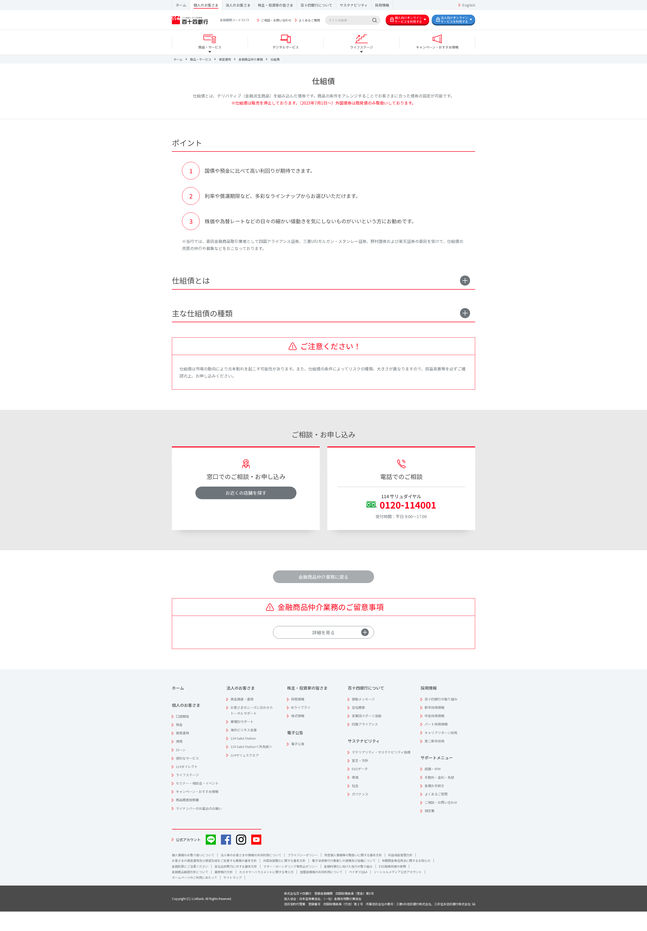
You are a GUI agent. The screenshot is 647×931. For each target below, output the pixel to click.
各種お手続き (434, 785)
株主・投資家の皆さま (275, 5)
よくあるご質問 (309, 20)
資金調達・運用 (241, 699)
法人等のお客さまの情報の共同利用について (251, 855)
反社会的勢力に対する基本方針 (236, 866)
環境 (355, 777)
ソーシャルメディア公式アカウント (398, 872)
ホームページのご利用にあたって (194, 877)
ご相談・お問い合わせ (276, 20)
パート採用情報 (436, 724)
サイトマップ (232, 877)
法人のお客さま (238, 5)
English (468, 5)
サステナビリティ (354, 5)
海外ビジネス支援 (243, 729)
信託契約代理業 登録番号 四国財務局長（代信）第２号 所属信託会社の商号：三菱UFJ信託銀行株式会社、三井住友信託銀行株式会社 (378, 904)
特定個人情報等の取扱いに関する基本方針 (353, 855)
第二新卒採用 (434, 741)
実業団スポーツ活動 (366, 715)
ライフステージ (187, 774)
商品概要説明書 (187, 799)
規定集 (429, 810)
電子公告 (295, 732)
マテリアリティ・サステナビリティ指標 (381, 752)
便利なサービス (187, 758)
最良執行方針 (224, 872)
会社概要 (358, 707)
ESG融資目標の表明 (392, 866)
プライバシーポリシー (303, 855)
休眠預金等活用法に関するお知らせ (406, 860)
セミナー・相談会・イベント (197, 783)
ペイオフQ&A (358, 872)
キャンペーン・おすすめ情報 (197, 791)
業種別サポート (241, 721)
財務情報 (297, 699)
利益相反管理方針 (400, 855)
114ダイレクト (187, 766)
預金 (179, 724)
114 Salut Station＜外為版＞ (251, 746)
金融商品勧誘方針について (190, 872)
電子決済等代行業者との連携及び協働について (344, 860)
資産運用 (182, 733)
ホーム (181, 5)
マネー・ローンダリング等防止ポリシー (290, 866)
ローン (181, 749)
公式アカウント (188, 839)
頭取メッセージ (363, 699)
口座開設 (182, 716)
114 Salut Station (243, 738)
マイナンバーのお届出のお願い (199, 808)
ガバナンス (360, 794)
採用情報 (382, 5)
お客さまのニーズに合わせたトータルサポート (251, 710)
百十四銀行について (316, 5)
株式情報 (297, 715)
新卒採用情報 (434, 707)
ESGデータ (360, 768)
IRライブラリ (300, 707)
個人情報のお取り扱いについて (193, 855)
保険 (179, 741)
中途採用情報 (434, 715)
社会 (355, 785)
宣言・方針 (360, 760)
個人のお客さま (206, 5)
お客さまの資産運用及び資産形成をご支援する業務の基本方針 (214, 860)
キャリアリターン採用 (441, 732)
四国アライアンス (365, 724)
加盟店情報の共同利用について (321, 872)
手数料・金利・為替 (439, 777)
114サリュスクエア (244, 755)
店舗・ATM (433, 768)
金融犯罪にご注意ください (190, 866)
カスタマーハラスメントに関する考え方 (266, 872)
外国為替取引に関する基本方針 (284, 860)
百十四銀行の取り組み (441, 699)
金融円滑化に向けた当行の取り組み (348, 866)
